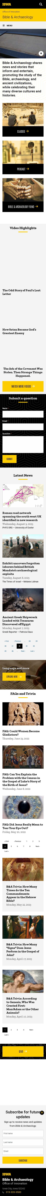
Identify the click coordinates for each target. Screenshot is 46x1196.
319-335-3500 (13, 1192)
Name (4, 408)
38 (30, 641)
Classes (21, 131)
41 (13, 646)
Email (4, 421)
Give (21, 1051)
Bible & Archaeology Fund (21, 206)
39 (37, 641)
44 (34, 646)
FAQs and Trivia (23, 694)
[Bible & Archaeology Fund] (23, 189)
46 (13, 651)
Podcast (21, 169)
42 (20, 647)
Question (6, 434)
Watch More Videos (21, 386)
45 (6, 651)
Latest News (23, 475)
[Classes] (23, 114)
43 (27, 646)
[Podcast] (23, 152)
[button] (41, 4)
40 (6, 646)
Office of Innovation (11, 12)
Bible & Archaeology (17, 17)
